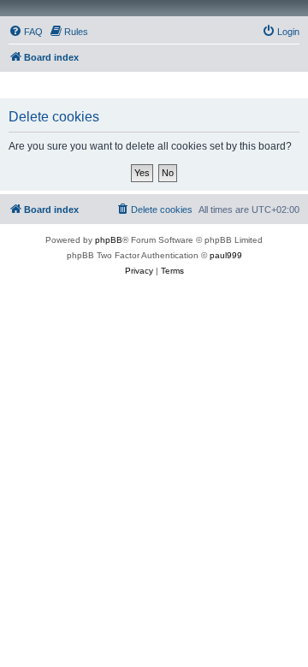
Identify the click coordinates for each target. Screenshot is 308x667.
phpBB (108, 240)
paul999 (226, 255)
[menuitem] (26, 31)
